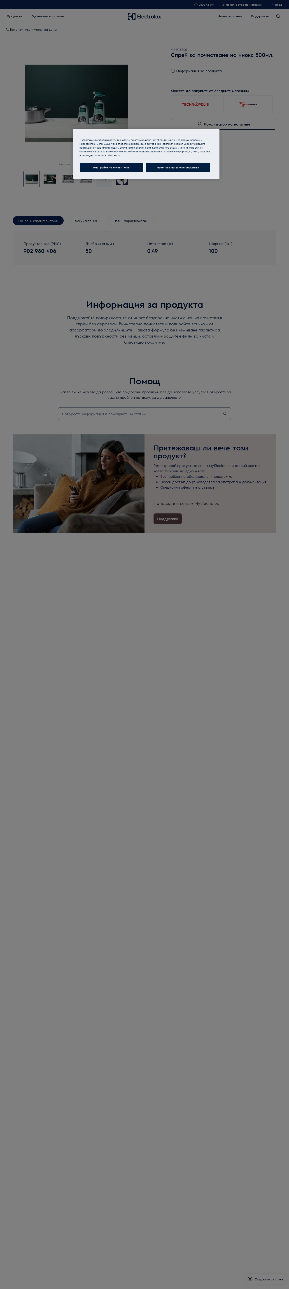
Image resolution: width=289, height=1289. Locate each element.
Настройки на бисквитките (111, 167)
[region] (146, 154)
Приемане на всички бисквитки (178, 167)
